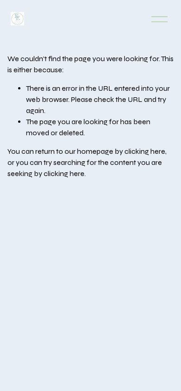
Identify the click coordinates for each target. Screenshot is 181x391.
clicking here (144, 151)
